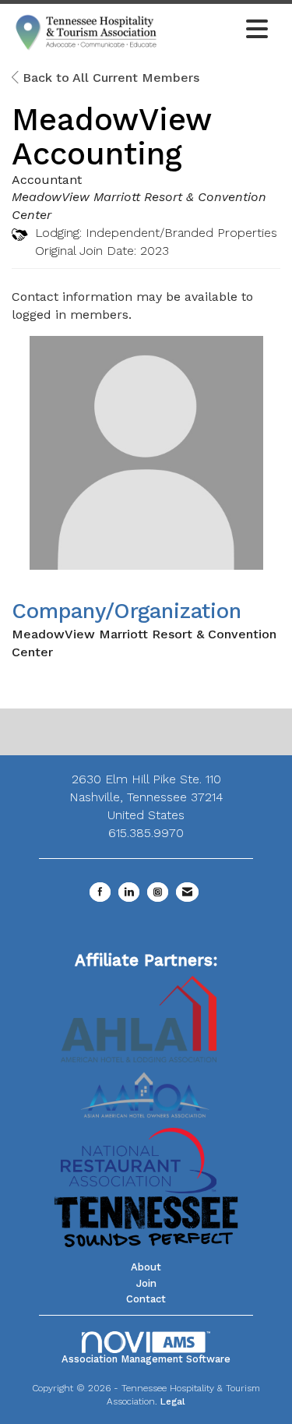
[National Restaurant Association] (138, 1159)
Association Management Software (146, 1359)
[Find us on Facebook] (100, 892)
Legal (172, 1401)
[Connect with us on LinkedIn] (128, 892)
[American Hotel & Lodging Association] (138, 1018)
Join (146, 1283)
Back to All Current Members (109, 77)
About (146, 1267)
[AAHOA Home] (146, 1090)
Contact (146, 1299)
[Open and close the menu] (218, 30)
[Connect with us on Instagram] (157, 892)
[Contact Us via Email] (187, 892)
